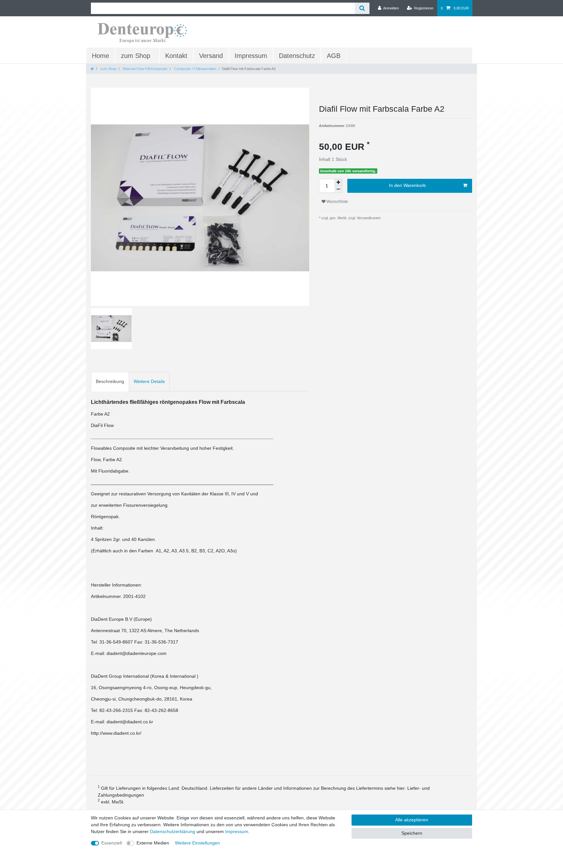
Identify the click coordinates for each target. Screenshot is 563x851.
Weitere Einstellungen (197, 842)
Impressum (251, 55)
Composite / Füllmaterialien (194, 69)
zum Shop (135, 55)
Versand (211, 55)
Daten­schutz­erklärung (172, 831)
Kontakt (176, 55)
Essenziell (111, 842)
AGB (333, 55)
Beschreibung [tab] (110, 381)
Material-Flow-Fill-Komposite (144, 69)
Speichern (411, 833)
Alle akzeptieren (411, 819)
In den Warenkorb (407, 185)
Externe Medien (153, 842)
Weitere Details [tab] (149, 381)
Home (100, 55)
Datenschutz (297, 55)
